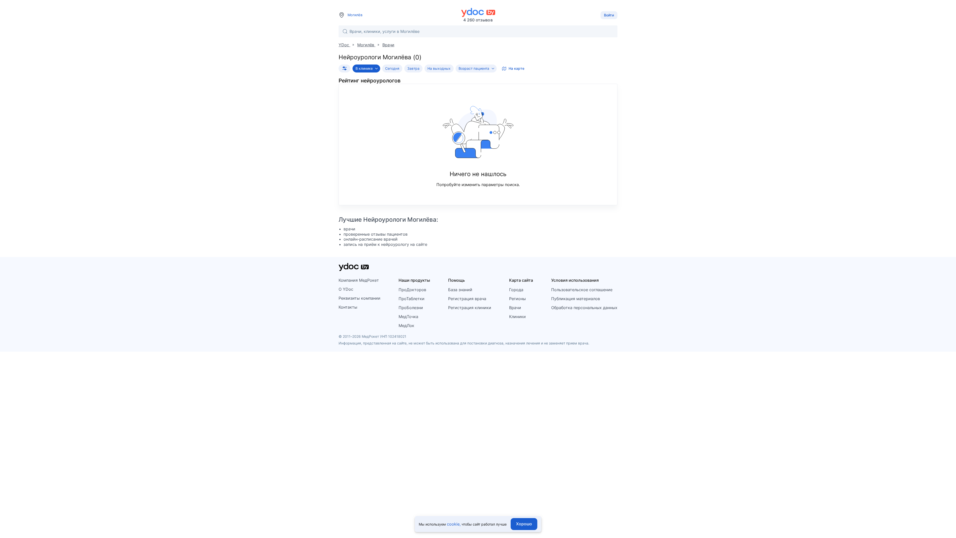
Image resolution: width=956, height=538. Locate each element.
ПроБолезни (411, 307)
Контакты (348, 307)
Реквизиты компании (359, 298)
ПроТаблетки (411, 298)
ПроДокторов (412, 289)
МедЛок (406, 325)
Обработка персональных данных (584, 307)
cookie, (454, 524)
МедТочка (408, 316)
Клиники (517, 316)
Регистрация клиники (469, 307)
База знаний (460, 289)
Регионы (517, 298)
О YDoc (346, 289)
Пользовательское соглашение (581, 289)
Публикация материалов (575, 298)
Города (516, 289)
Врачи (515, 307)
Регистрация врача (467, 298)
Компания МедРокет (359, 280)
